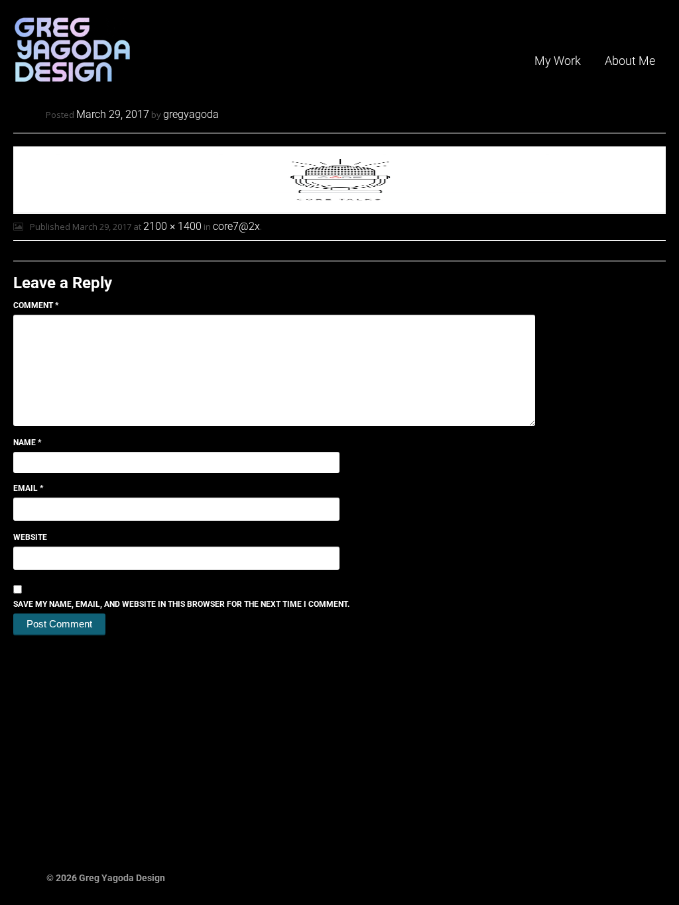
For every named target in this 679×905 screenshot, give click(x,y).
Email (28, 488)
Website (30, 537)
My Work (557, 61)
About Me (630, 61)
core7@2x (236, 226)
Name (27, 442)
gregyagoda (191, 114)
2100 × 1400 (172, 226)
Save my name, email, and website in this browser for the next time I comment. (181, 604)
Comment (35, 305)
